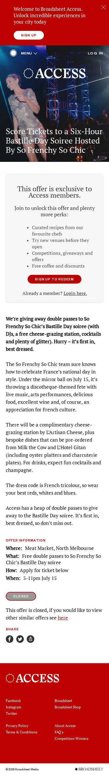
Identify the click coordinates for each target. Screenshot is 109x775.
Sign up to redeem (54, 279)
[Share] (30, 639)
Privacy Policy (17, 725)
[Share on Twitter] (20, 639)
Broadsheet (63, 700)
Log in (95, 53)
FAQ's (59, 732)
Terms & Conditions (21, 732)
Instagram (13, 707)
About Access (65, 725)
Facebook (13, 700)
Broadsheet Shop (68, 707)
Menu (29, 53)
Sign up (29, 35)
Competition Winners (71, 738)
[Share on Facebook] (9, 639)
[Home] (13, 54)
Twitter (11, 713)
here (63, 618)
